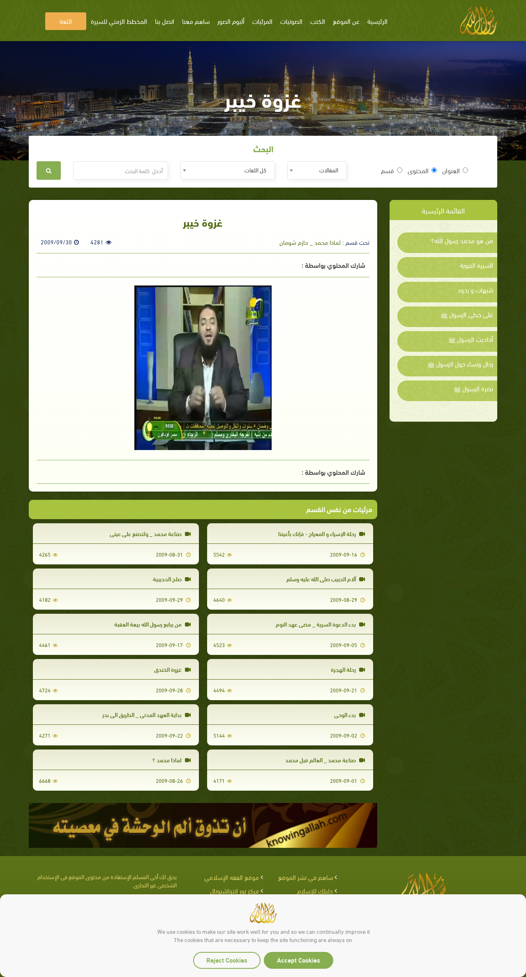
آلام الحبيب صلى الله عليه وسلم (321, 578)
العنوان (451, 170)
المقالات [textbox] (328, 169)
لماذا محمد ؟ (167, 759)
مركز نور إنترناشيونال (234, 890)
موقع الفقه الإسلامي (231, 877)
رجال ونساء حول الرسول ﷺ (460, 363)
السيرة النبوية (476, 265)
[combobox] (317, 170)
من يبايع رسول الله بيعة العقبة (148, 624)
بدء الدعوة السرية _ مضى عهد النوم (316, 624)
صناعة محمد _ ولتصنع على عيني (146, 533)
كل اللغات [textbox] (255, 169)
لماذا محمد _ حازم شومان (310, 241)
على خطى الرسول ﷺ (467, 314)
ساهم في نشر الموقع (305, 877)
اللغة (66, 21)
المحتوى (418, 170)
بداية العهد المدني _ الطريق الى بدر (142, 714)
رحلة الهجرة (344, 669)
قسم (387, 170)
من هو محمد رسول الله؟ (462, 240)
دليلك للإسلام (315, 890)
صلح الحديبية (168, 578)
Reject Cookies (226, 959)
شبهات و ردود (475, 289)
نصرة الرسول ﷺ (473, 388)
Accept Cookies (298, 959)
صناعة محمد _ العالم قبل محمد (321, 759)
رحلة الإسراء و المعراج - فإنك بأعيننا (317, 533)
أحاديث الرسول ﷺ (470, 339)
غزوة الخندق (168, 669)
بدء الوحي (345, 714)
